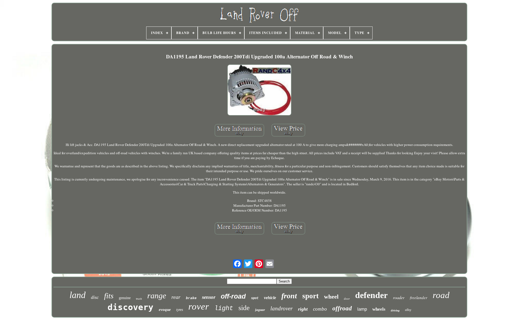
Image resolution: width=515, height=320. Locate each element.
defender (371, 295)
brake (191, 298)
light (223, 308)
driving (395, 310)
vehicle (270, 297)
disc (95, 297)
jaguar (260, 310)
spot (255, 298)
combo (320, 309)
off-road (233, 296)
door (347, 298)
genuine (125, 298)
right (303, 309)
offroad (342, 308)
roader (398, 297)
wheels (378, 309)
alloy (408, 310)
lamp (362, 309)
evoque (165, 309)
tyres (179, 310)
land (77, 295)
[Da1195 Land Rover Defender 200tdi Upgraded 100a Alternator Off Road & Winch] (259, 90)
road (441, 295)
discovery (130, 307)
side (244, 308)
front (289, 296)
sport (310, 296)
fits (108, 295)
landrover (281, 308)
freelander (418, 297)
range (156, 295)
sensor (208, 297)
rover (198, 306)
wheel (331, 296)
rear (176, 297)
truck (139, 298)
